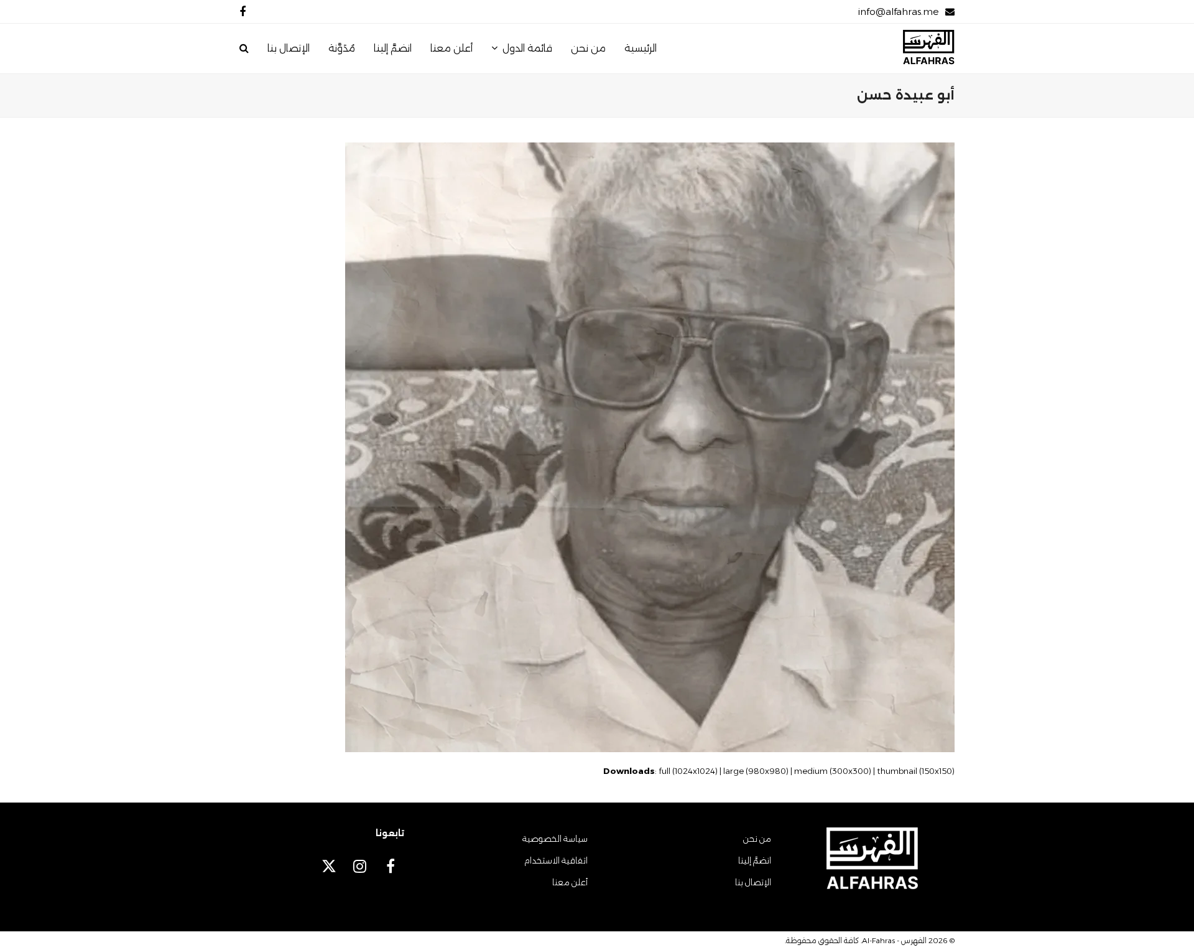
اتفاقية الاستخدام (556, 860)
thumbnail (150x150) (916, 771)
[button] (244, 48)
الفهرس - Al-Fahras (894, 940)
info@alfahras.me (898, 11)
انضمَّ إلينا (754, 860)
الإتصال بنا (753, 882)
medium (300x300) (832, 771)
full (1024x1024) (688, 771)
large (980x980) (756, 771)
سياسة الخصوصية (555, 839)
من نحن (757, 839)
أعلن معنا (570, 882)
